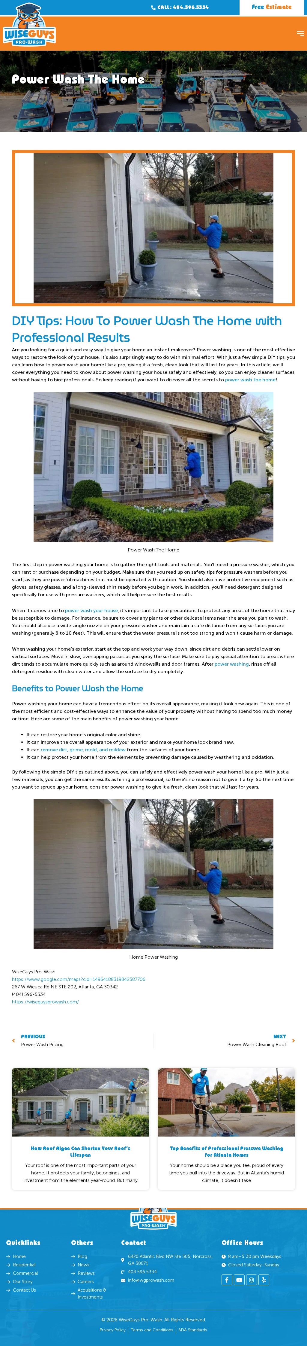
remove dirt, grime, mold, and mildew (83, 749)
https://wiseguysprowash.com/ (45, 1002)
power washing (232, 664)
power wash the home (250, 380)
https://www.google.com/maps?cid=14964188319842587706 (78, 979)
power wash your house (91, 610)
